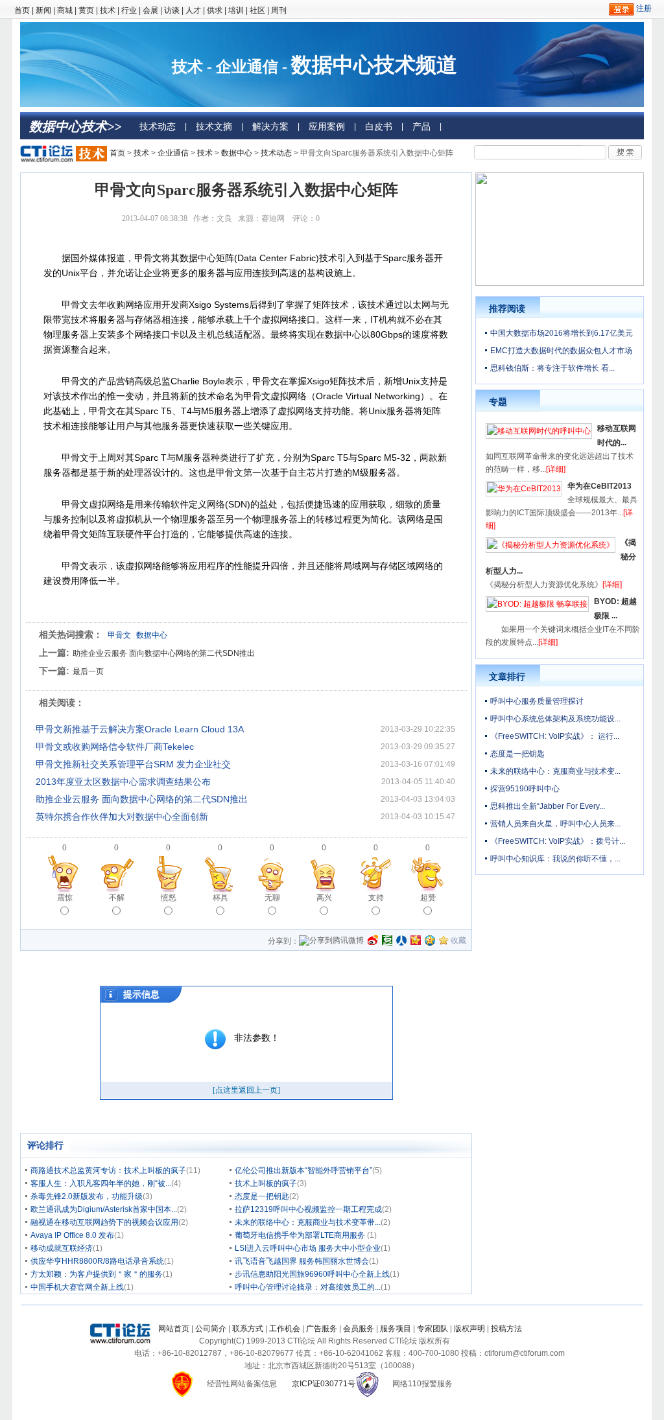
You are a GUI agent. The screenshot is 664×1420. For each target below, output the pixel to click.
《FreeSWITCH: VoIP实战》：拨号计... (557, 841)
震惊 (65, 897)
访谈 (172, 10)
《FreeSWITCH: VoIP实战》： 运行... (554, 736)
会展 (150, 10)
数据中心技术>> (75, 126)
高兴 (324, 897)
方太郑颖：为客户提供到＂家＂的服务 (96, 1274)
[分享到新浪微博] (373, 940)
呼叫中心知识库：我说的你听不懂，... (555, 858)
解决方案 (270, 126)
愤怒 (168, 897)
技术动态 (157, 126)
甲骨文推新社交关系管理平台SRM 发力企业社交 (133, 764)
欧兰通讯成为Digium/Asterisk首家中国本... (103, 1209)
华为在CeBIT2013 (599, 486)
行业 (129, 10)
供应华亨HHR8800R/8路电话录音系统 (97, 1261)
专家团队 (432, 1328)
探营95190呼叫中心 (525, 788)
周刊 (279, 10)
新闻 (43, 10)
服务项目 (395, 1328)
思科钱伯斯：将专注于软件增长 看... (552, 368)
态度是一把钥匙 (262, 1196)
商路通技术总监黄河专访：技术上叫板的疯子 (108, 1170)
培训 (236, 10)
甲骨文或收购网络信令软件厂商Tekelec (115, 746)
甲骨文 (119, 635)
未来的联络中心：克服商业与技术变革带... (308, 1222)
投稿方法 (506, 1328)
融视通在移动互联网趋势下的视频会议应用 (104, 1222)
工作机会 (284, 1328)
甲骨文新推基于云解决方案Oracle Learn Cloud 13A (140, 729)
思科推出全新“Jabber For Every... (547, 806)
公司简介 (210, 1328)
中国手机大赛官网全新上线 (77, 1287)
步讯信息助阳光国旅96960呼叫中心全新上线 (312, 1274)
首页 (22, 10)
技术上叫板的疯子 (266, 1183)
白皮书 (378, 126)
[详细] (555, 469)
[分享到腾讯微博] (331, 941)
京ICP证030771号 (323, 1383)
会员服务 (358, 1328)
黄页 (86, 10)
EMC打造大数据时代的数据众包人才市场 (561, 350)
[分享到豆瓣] (387, 940)
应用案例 (327, 126)
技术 (107, 10)
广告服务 (321, 1328)
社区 (257, 10)
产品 (421, 126)
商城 (65, 10)
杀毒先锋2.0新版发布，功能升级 (86, 1196)
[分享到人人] (401, 940)
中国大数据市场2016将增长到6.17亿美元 (561, 333)
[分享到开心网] (415, 940)
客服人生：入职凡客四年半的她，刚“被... (100, 1183)
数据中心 (236, 152)
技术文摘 (214, 126)
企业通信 (173, 152)
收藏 (458, 940)
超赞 (428, 897)
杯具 (220, 897)
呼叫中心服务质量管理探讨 (537, 701)
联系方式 (247, 1328)
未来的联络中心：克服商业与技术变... (555, 771)
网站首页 (173, 1328)
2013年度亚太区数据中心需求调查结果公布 (123, 781)
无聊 (272, 897)
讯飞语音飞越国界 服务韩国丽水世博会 (302, 1261)
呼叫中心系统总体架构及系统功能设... (555, 718)
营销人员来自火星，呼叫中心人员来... (555, 823)
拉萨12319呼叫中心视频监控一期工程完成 (308, 1209)
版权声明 (469, 1328)
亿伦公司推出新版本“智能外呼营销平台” (303, 1170)
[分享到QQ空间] (430, 940)
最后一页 (88, 671)
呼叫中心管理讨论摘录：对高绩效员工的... (308, 1287)
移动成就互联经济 (61, 1248)
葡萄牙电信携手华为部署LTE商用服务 (301, 1235)
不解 (116, 897)
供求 (214, 10)
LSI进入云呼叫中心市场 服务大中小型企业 (308, 1248)
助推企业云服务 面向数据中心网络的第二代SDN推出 (164, 653)
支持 (376, 897)
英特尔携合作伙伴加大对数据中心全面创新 (122, 816)
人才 (193, 10)
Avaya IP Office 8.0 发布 (72, 1235)
